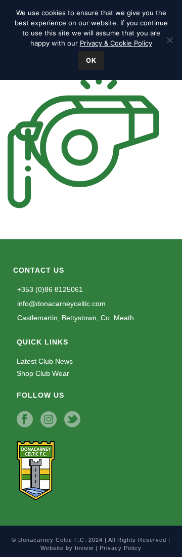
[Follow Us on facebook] (25, 420)
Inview (84, 548)
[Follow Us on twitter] (72, 420)
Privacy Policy (121, 548)
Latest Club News (45, 361)
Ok (91, 60)
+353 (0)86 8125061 (49, 289)
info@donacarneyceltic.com (60, 303)
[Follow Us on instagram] (48, 420)
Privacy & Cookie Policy (116, 43)
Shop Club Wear (43, 373)
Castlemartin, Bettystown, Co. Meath (74, 318)
